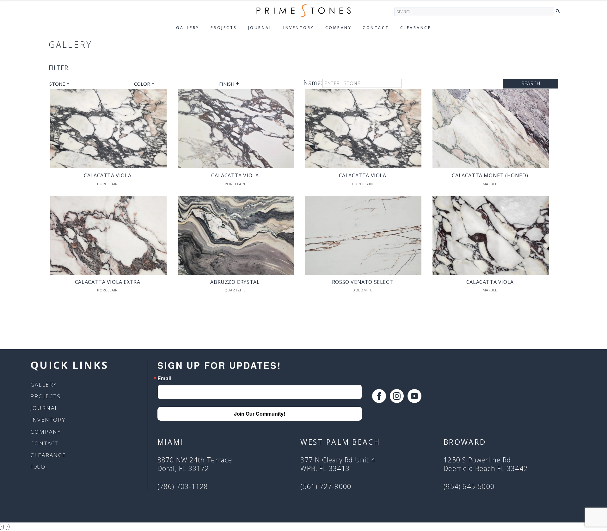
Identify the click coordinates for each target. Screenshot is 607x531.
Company (338, 27)
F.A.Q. (38, 466)
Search (530, 83)
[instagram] (397, 396)
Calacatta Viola (107, 175)
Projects (224, 27)
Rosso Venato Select (362, 281)
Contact (376, 27)
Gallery (187, 27)
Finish (229, 83)
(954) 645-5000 (469, 486)
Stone (59, 83)
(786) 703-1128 (182, 486)
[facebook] (379, 396)
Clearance (415, 27)
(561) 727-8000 (325, 486)
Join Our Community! (259, 413)
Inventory (298, 27)
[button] (559, 11)
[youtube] (414, 396)
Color (144, 83)
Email (164, 378)
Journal (260, 27)
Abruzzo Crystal (235, 281)
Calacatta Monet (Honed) (490, 175)
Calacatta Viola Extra (107, 281)
